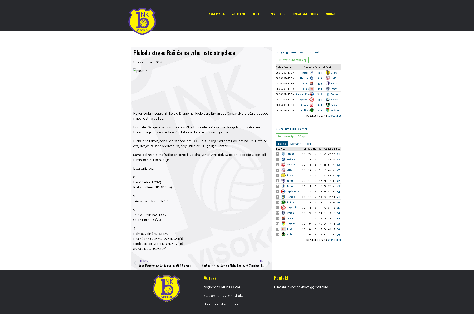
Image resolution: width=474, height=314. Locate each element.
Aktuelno (238, 14)
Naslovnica (217, 14)
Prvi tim (276, 14)
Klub (256, 14)
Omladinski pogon (305, 14)
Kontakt (331, 14)
